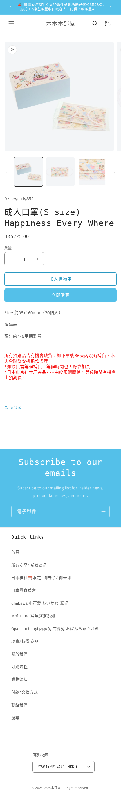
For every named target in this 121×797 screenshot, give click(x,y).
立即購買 (60, 295)
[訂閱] (103, 511)
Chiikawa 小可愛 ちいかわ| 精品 (42, 603)
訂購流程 (19, 667)
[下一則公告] (110, 7)
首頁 (15, 552)
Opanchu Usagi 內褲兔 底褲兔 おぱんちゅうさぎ (55, 629)
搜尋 (15, 717)
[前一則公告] (10, 7)
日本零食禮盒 (23, 590)
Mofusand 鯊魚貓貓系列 (33, 616)
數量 (8, 247)
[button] (11, 23)
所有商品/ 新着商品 (29, 565)
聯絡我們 (19, 705)
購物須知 (19, 679)
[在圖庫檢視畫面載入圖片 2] (60, 171)
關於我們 (19, 654)
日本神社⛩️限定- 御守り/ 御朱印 (41, 578)
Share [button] (16, 407)
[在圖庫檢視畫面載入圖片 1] (28, 171)
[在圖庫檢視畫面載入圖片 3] (92, 171)
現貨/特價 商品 (25, 641)
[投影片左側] (6, 173)
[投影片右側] (115, 173)
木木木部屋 (52, 787)
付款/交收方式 (24, 692)
